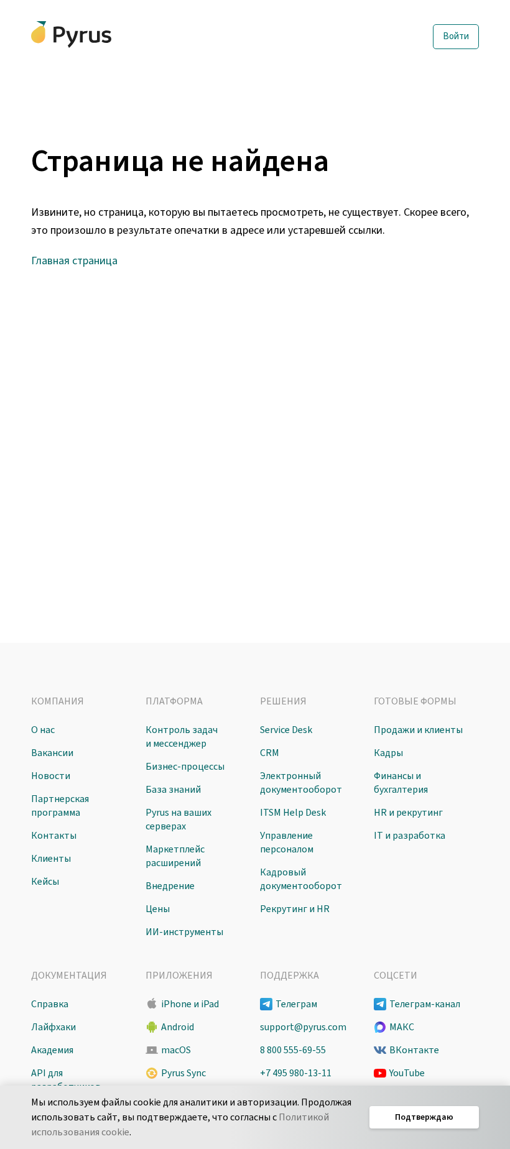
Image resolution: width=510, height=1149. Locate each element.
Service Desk (286, 730)
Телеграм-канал (424, 1004)
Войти (456, 36)
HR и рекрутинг (408, 812)
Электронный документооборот (301, 782)
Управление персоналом (286, 842)
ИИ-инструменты (184, 932)
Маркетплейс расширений (175, 856)
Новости (50, 776)
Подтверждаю (424, 1117)
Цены (158, 909)
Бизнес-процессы (185, 766)
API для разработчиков (66, 1080)
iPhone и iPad (190, 1004)
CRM (269, 753)
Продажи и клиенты (418, 730)
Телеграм (296, 1004)
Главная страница (74, 261)
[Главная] (71, 34)
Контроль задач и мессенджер (182, 736)
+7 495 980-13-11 (296, 1073)
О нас (43, 730)
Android (177, 1027)
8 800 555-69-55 (293, 1050)
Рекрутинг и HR (295, 909)
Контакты (53, 835)
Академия (52, 1050)
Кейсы (45, 881)
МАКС (401, 1027)
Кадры (388, 753)
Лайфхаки (53, 1027)
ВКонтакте (414, 1050)
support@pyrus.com (303, 1027)
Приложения (179, 975)
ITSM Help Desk (293, 812)
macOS (176, 1050)
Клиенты (51, 858)
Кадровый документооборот (301, 879)
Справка (49, 1004)
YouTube (407, 1073)
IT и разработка (409, 835)
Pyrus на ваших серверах (178, 819)
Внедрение (170, 886)
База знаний (173, 789)
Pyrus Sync (183, 1073)
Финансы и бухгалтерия (401, 782)
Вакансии (52, 753)
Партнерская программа (60, 805)
